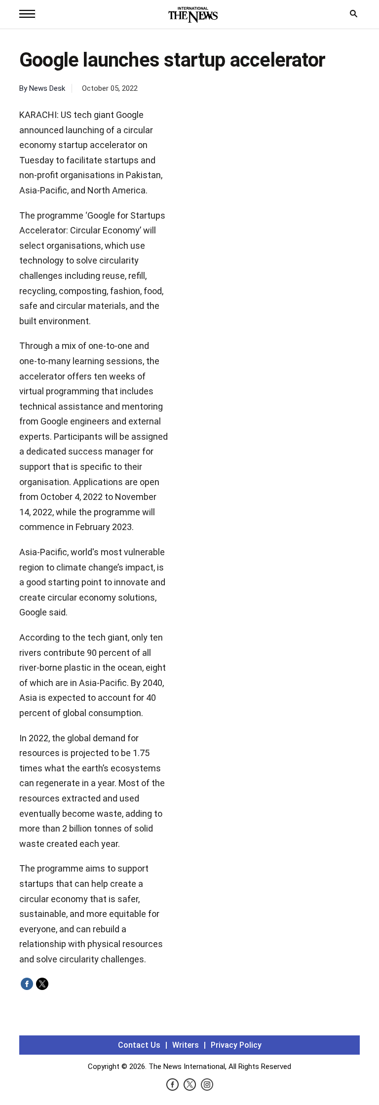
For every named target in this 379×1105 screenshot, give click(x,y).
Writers (185, 1045)
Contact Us (139, 1045)
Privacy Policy (236, 1045)
